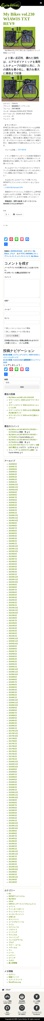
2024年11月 (13, 518)
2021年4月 (13, 628)
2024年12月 (13, 515)
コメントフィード (15, 979)
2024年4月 (13, 536)
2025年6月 (13, 500)
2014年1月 (13, 849)
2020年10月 (13, 644)
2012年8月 (13, 872)
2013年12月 (13, 851)
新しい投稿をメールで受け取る (18, 332)
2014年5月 (13, 838)
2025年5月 (13, 502)
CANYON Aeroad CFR (14, 187)
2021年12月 (13, 608)
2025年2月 (13, 510)
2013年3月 (13, 864)
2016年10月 (13, 767)
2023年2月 (13, 572)
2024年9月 (13, 523)
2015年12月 (13, 792)
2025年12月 (13, 484)
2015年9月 (13, 800)
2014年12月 (13, 823)
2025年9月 (13, 492)
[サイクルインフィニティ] (11, 5)
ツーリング (13, 932)
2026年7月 (13, 467)
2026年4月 (13, 474)
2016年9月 (13, 769)
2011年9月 (13, 879)
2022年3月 (13, 600)
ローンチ (12, 958)
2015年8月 (13, 803)
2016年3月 (13, 785)
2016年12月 (13, 761)
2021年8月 (13, 618)
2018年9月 (13, 708)
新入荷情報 (13, 963)
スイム (11, 924)
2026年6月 (13, 469)
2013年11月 (13, 854)
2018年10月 (13, 705)
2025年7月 (13, 497)
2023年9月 (13, 554)
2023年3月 (13, 569)
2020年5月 (13, 656)
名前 (6, 301)
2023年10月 (13, 551)
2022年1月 (13, 605)
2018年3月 (13, 723)
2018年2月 (13, 726)
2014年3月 (13, 844)
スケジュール (14, 927)
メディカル (13, 947)
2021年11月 (13, 610)
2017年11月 (13, 733)
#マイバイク (25, 256)
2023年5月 (13, 564)
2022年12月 (13, 577)
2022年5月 (13, 595)
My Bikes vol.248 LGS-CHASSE (21, 397)
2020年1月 (13, 667)
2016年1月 (13, 790)
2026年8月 (13, 464)
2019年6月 (13, 685)
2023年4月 (13, 567)
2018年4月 (13, 720)
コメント (7, 277)
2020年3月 (13, 661)
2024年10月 (13, 520)
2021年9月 (13, 615)
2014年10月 (13, 828)
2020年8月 (13, 649)
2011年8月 (13, 882)
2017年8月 (13, 741)
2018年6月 (13, 715)
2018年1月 (13, 728)
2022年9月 (13, 585)
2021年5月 (13, 626)
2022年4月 (13, 597)
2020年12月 (13, 638)
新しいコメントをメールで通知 (18, 328)
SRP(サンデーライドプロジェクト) (22, 904)
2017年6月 (13, 746)
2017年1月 (13, 759)
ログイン (12, 974)
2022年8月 (13, 587)
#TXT (23, 254)
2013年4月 (13, 862)
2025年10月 (13, 490)
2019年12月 (13, 669)
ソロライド (13, 929)
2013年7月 (13, 856)
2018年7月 (13, 713)
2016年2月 (13, 787)
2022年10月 (13, 582)
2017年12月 (13, 731)
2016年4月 (13, 782)
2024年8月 (13, 526)
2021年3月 (13, 631)
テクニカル (13, 935)
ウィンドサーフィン (16, 912)
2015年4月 (13, 813)
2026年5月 (13, 472)
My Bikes (34, 256)
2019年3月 (13, 692)
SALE (11, 901)
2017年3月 (13, 754)
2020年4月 (13, 659)
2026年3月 (13, 477)
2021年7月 (13, 620)
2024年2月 (13, 541)
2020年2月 (13, 664)
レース (11, 953)
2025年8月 (13, 495)
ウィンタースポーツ (16, 909)
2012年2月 (13, 874)
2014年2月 (13, 846)
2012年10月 (13, 869)
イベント (12, 906)
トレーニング (14, 937)
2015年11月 (13, 795)
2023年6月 (13, 561)
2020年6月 (13, 654)
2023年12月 (13, 546)
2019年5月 (13, 687)
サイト (7, 318)
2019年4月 (13, 690)
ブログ (12, 254)
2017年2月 (13, 756)
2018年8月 (13, 710)
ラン (10, 950)
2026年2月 (13, 479)
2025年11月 (13, 487)
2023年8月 (13, 556)
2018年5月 (13, 718)
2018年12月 (13, 700)
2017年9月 (13, 738)
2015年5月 (13, 810)
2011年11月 (13, 877)
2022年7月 (13, 590)
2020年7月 (13, 651)
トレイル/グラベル (16, 940)
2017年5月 (13, 749)
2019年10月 (13, 674)
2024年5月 (13, 533)
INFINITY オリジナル (17, 896)
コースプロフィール (16, 922)
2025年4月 (13, 505)
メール (7, 309)
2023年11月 (13, 549)
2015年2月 (13, 818)
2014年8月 (13, 833)
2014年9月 (13, 831)
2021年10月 (13, 613)
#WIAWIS (29, 254)
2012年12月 (13, 867)
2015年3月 (13, 815)
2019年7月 (13, 682)
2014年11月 (13, 826)
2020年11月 (13, 641)
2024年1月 (13, 543)
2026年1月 (13, 482)
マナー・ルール (15, 945)
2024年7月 (13, 528)
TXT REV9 (22, 150)
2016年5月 (13, 779)
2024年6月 (13, 531)
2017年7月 (13, 744)
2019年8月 (13, 679)
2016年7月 (13, 774)
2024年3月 (13, 538)
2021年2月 (13, 633)
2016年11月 (13, 764)
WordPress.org (15, 982)
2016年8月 (13, 772)
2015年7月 (13, 805)
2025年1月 (13, 513)
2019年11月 (13, 672)
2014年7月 (13, 836)
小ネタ (11, 960)
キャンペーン (14, 919)
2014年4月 (13, 841)
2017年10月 (13, 736)
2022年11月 (13, 579)
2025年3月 (13, 508)
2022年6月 (13, 592)
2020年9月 (13, 646)
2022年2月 (13, 602)
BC (10, 894)
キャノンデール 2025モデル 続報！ (22, 450)
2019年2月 (13, 695)
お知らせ (12, 917)
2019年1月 (13, 697)
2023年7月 (13, 559)
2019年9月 (13, 677)
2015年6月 (13, 808)
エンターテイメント (16, 914)
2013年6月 (13, 859)
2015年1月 (13, 820)
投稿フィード (14, 977)
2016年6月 (13, 777)
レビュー (12, 955)
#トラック (16, 256)
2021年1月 (13, 636)
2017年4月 (13, 751)
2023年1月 (13, 574)
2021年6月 (13, 623)
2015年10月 (13, 797)
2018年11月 (13, 703)
